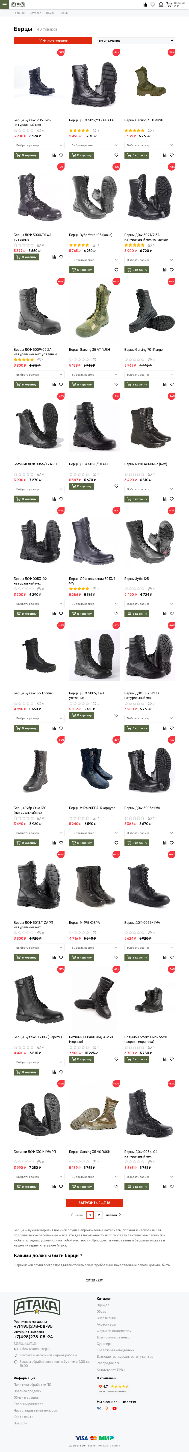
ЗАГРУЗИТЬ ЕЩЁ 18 (94, 1203)
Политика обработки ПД (32, 1385)
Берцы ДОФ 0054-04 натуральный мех (140, 1154)
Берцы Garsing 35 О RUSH (143, 120)
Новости (20, 1423)
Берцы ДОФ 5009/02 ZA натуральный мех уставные (35, 352)
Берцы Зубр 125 (136, 579)
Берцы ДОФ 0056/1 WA (142, 923)
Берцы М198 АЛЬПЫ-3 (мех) (145, 464)
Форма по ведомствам (114, 1331)
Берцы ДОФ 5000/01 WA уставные (32, 237)
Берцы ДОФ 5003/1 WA (142, 808)
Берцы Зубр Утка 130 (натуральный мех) (30, 810)
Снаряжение (106, 1318)
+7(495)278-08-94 (33, 1336)
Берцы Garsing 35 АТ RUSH (89, 350)
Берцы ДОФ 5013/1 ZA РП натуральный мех (33, 925)
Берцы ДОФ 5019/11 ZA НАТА (91, 120)
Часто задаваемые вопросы (36, 1410)
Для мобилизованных (113, 1337)
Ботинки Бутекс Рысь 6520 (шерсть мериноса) (145, 1039)
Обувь (101, 1312)
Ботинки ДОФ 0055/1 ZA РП (35, 464)
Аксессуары (106, 1324)
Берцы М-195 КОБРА (84, 923)
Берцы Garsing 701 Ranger (144, 350)
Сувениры (104, 1344)
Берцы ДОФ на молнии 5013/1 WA (92, 581)
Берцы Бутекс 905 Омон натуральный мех (32, 122)
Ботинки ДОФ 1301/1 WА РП (35, 1152)
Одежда (103, 1305)
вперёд (111, 1215)
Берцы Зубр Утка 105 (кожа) (90, 235)
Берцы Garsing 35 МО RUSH (89, 1152)
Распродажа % (108, 1363)
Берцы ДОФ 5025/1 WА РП (89, 464)
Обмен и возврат (27, 1398)
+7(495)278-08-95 (33, 1326)
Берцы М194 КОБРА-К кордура (92, 808)
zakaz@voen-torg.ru (35, 1349)
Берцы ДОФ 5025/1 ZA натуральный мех (141, 695)
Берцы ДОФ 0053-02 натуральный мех (30, 581)
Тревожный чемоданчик (115, 1350)
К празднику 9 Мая (111, 1370)
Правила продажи (27, 1391)
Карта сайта (23, 1417)
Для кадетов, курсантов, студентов (125, 1357)
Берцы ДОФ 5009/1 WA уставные (86, 695)
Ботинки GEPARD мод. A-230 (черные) (91, 1039)
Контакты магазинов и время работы (48, 1355)
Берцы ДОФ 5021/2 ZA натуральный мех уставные (146, 237)
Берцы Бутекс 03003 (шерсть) (38, 1037)
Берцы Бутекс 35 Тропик (33, 693)
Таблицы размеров (28, 1404)
